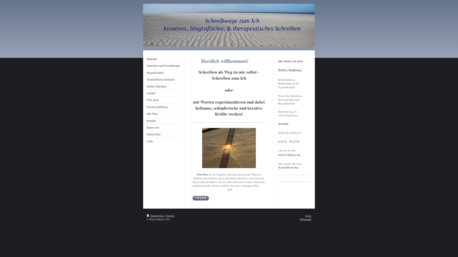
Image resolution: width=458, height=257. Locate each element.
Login (308, 215)
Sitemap (170, 215)
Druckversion (157, 215)
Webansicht (305, 219)
